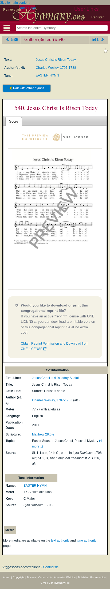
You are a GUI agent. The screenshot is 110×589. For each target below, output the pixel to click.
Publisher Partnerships (92, 577)
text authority (60, 540)
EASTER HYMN (47, 75)
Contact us (50, 567)
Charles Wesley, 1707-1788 (56, 68)
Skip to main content (14, 3)
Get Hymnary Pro (59, 582)
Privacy (31, 577)
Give (43, 582)
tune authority (86, 540)
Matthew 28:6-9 (43, 434)
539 (14, 39)
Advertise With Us (65, 577)
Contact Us (45, 577)
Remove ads (12, 9)
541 (96, 39)
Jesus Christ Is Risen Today (56, 60)
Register (97, 17)
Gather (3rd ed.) (39, 39)
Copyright (19, 577)
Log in (80, 17)
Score (13, 121)
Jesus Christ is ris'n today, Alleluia (56, 378)
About (6, 577)
